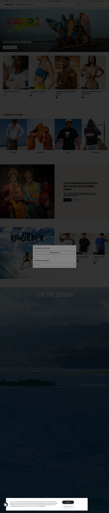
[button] (5, 504)
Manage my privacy (68, 506)
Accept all (68, 502)
